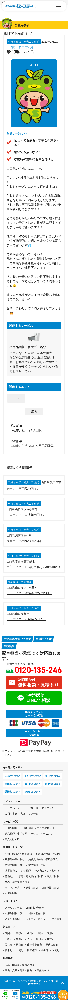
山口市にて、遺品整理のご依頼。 (29, 593)
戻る (34, 411)
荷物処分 (10, 876)
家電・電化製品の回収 (31, 876)
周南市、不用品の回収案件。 (26, 541)
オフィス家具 (21, 887)
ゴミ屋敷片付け (45, 828)
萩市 (40, 933)
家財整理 (26, 870)
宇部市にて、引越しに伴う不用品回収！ (34, 567)
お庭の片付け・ (48, 853)
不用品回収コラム (15, 913)
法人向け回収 (12, 839)
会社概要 (57, 919)
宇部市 (19, 933)
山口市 (16, 398)
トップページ (12, 808)
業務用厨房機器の (17, 882)
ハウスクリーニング (42, 833)
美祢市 (8, 944)
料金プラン (48, 808)
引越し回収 (27, 828)
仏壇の (15, 865)
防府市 (50, 933)
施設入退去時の (43, 859)
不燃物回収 (11, 893)
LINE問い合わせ (35, 907)
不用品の (15, 859)
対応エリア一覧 (29, 813)
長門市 (39, 939)
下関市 (8, 933)
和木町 (8, 950)
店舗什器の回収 (50, 887)
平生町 (44, 950)
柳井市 (50, 939)
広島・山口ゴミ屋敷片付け (19, 964)
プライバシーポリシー (35, 919)
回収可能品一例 (37, 913)
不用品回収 (11, 828)
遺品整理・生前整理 (16, 833)
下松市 (8, 939)
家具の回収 (53, 876)
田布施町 (32, 950)
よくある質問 (12, 919)
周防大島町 (52, 944)
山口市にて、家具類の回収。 (26, 514)
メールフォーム (13, 907)
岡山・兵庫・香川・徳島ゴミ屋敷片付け (27, 970)
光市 (29, 939)
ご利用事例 (11, 813)
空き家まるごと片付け (47, 870)
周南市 (19, 944)
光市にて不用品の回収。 (23, 488)
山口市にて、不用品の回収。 (26, 619)
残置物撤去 (11, 870)
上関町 (19, 950)
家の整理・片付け (38, 865)
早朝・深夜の (18, 853)
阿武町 (55, 950)
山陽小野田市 (34, 944)
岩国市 (19, 939)
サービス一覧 (30, 808)
